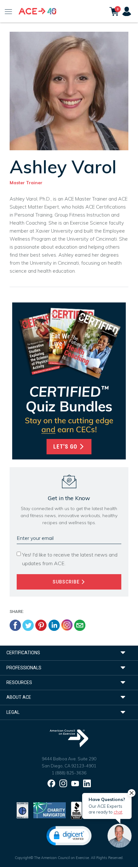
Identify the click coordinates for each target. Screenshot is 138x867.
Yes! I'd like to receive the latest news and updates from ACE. (69, 558)
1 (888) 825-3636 (69, 772)
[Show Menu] (8, 11)
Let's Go (66, 446)
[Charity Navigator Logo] (49, 810)
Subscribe (67, 581)
